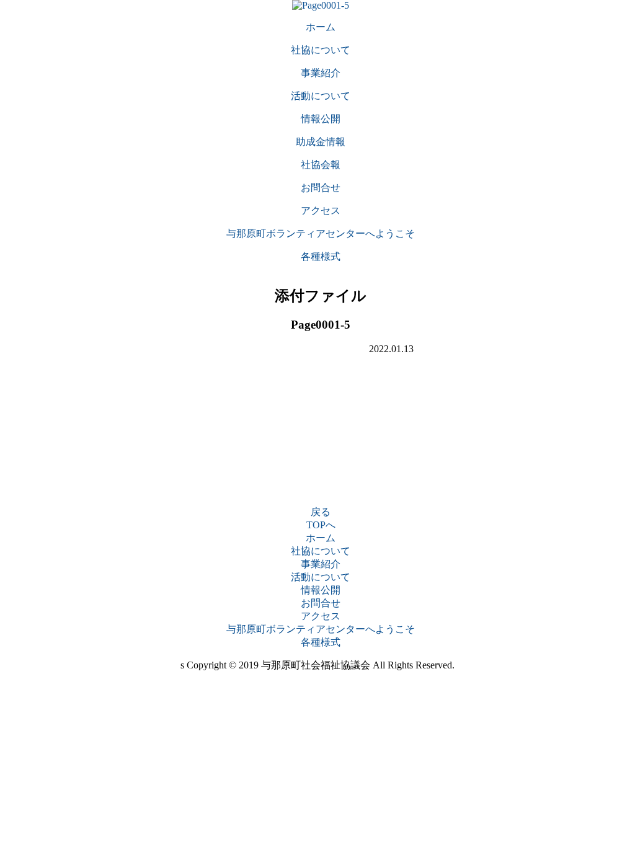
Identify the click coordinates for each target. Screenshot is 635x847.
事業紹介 (320, 564)
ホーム (320, 538)
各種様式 (320, 642)
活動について (320, 577)
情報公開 (320, 590)
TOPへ (320, 525)
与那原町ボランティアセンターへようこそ (320, 629)
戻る (321, 512)
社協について (320, 551)
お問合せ (320, 603)
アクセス (320, 616)
